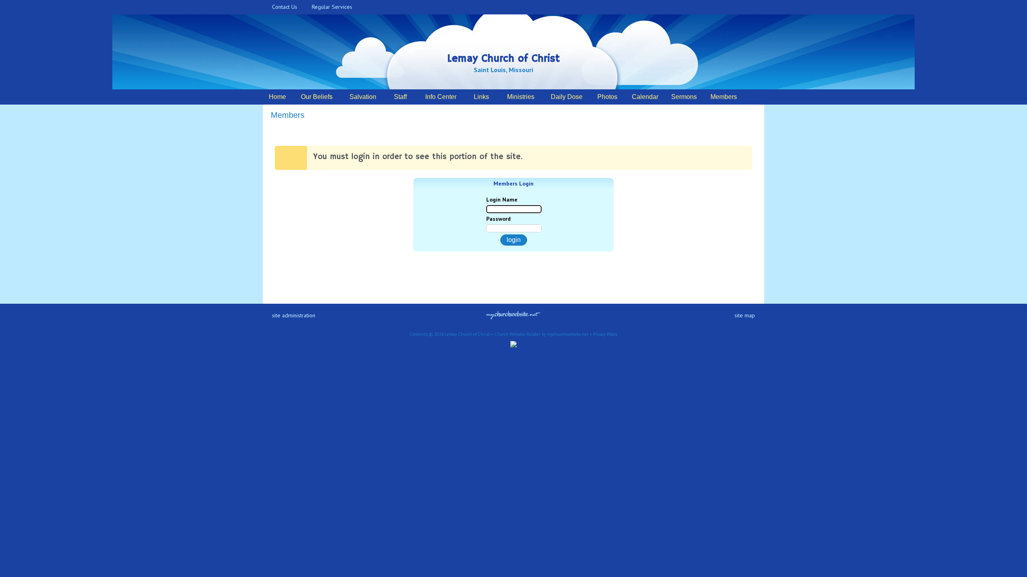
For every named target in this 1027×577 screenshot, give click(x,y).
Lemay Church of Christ (503, 58)
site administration (293, 315)
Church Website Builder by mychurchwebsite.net (541, 334)
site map (745, 315)
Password (498, 218)
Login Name (502, 199)
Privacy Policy (605, 334)
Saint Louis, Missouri (503, 70)
